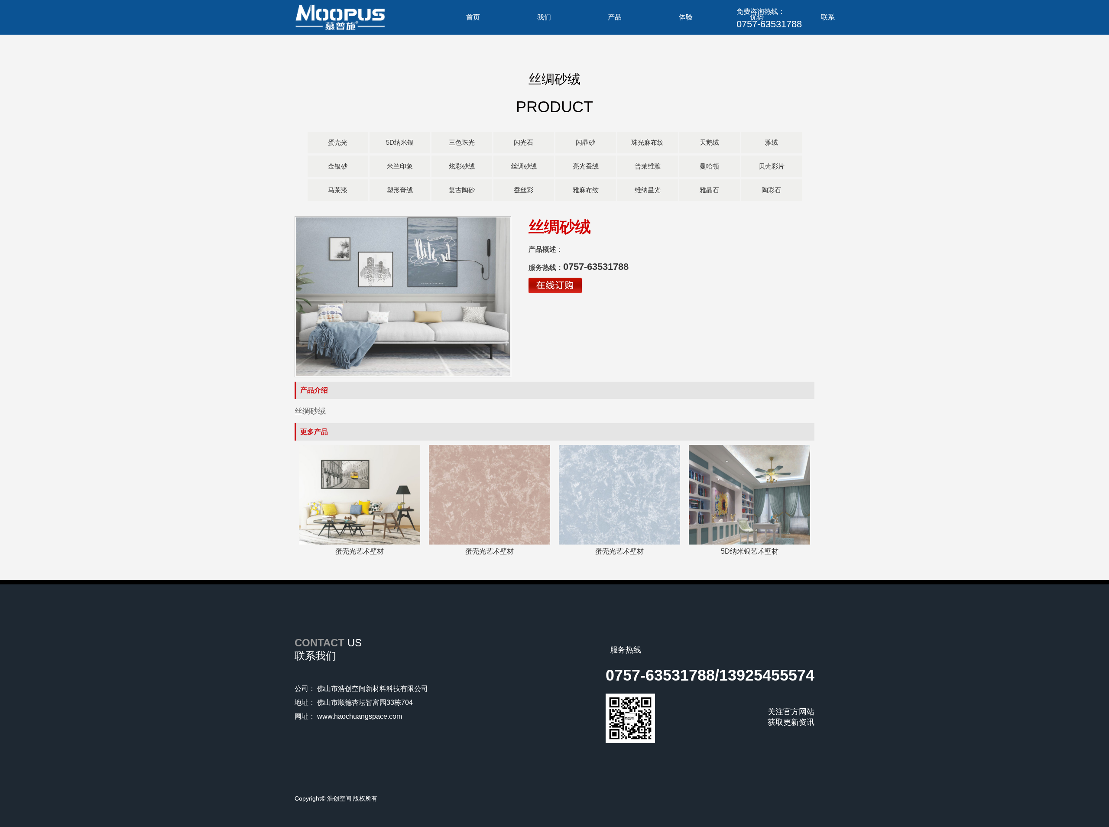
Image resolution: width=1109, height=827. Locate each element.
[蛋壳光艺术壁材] (359, 543)
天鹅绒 (709, 142)
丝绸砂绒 (524, 166)
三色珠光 (462, 142)
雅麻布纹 (586, 190)
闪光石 (523, 142)
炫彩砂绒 (462, 166)
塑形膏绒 (400, 190)
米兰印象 (400, 166)
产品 (615, 17)
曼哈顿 (709, 166)
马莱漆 (337, 190)
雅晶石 (709, 190)
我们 (544, 17)
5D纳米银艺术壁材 (749, 551)
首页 (473, 17)
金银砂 (337, 166)
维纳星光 (648, 190)
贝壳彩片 (772, 166)
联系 (828, 17)
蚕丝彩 (523, 190)
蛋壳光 (337, 142)
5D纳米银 (400, 142)
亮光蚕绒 (586, 166)
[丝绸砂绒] (403, 296)
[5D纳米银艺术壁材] (749, 543)
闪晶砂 (585, 142)
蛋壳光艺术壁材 (359, 551)
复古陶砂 (462, 190)
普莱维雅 (648, 166)
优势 (757, 17)
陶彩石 (771, 190)
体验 (686, 17)
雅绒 (771, 142)
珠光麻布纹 (647, 142)
